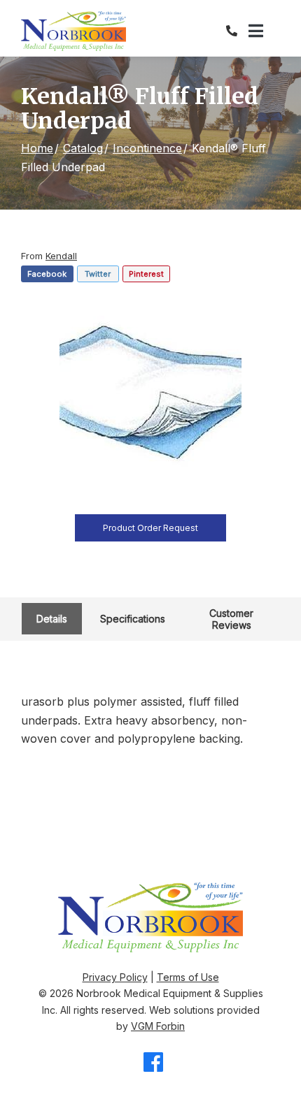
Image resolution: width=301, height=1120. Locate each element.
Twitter (98, 274)
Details (51, 619)
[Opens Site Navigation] (264, 31)
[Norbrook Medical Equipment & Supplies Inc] (73, 31)
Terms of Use (188, 977)
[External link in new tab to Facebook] (153, 1063)
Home (37, 148)
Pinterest (146, 274)
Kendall (61, 255)
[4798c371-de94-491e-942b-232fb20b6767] (150, 395)
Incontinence (147, 148)
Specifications (132, 619)
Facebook (46, 274)
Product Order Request (150, 528)
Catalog (83, 148)
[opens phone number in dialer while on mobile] (237, 31)
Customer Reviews (231, 619)
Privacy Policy (115, 977)
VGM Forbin (158, 1026)
